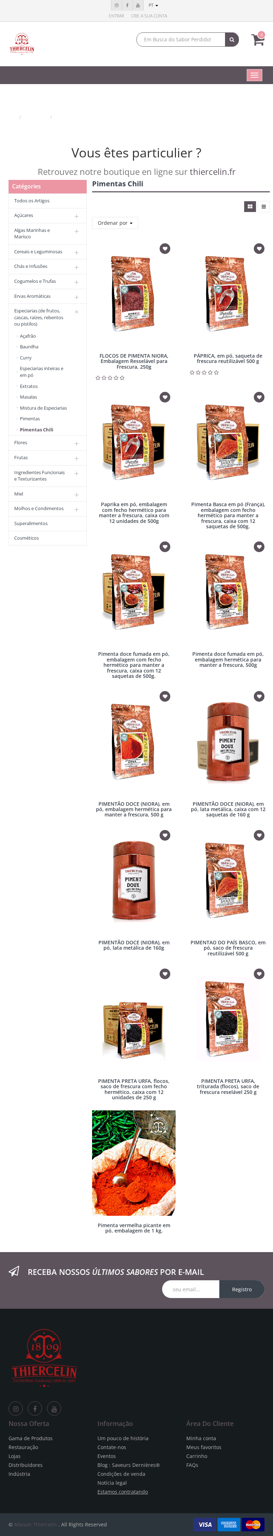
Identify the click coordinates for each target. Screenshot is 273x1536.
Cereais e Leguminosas (38, 251)
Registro (242, 1289)
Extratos (29, 386)
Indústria (19, 1473)
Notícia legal (112, 1482)
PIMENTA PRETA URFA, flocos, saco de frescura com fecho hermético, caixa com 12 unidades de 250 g (134, 1089)
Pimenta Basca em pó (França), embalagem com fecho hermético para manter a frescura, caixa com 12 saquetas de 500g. (228, 515)
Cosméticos (26, 538)
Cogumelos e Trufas (35, 281)
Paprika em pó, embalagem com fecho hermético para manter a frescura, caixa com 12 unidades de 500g (134, 512)
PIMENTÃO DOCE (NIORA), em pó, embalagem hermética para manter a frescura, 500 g (134, 809)
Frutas (21, 457)
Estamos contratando (122, 1491)
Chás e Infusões (30, 266)
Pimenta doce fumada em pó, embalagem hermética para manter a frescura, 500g (228, 659)
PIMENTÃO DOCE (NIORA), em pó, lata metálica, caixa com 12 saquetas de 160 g (228, 809)
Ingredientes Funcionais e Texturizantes (39, 475)
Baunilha (29, 346)
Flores (20, 442)
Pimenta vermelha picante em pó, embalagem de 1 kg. (134, 1228)
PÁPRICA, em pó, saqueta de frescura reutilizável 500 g (228, 358)
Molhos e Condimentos (39, 508)
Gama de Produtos (31, 1438)
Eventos (106, 1456)
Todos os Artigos (31, 200)
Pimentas (30, 418)
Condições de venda (121, 1473)
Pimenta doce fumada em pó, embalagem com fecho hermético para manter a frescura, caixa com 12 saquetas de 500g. (134, 664)
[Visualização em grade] (250, 206)
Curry (26, 357)
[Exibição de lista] (264, 206)
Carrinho (196, 1456)
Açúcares (23, 215)
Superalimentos (31, 523)
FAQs (192, 1465)
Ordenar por (113, 222)
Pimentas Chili (74, 117)
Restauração (23, 1447)
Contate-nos (111, 1447)
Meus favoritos (203, 1447)
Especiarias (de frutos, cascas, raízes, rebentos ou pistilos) (38, 317)
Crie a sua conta (149, 16)
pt (152, 5)
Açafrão (28, 336)
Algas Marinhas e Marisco (32, 233)
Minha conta (201, 1438)
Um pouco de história (123, 1438)
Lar (12, 117)
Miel (18, 494)
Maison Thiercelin (35, 1524)
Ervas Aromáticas (32, 296)
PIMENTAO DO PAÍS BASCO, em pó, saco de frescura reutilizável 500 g (228, 948)
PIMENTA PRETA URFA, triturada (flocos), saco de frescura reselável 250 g (228, 1086)
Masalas (28, 397)
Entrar (116, 16)
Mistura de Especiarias (43, 408)
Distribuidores (26, 1465)
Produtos (36, 117)
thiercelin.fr (213, 171)
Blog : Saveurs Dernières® (128, 1465)
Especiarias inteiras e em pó (41, 371)
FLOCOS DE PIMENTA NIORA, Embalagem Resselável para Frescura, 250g (134, 361)
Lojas (15, 1456)
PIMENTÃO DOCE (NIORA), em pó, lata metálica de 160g (134, 945)
